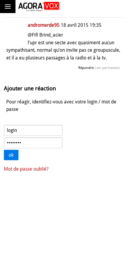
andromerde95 (44, 25)
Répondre (86, 68)
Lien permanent (107, 68)
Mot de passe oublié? (26, 169)
